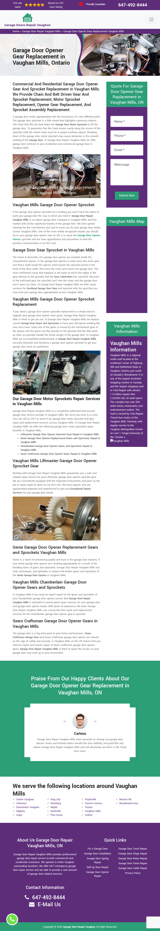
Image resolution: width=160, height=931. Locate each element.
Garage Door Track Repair (132, 849)
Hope (19, 815)
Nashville (56, 811)
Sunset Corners (93, 803)
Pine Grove (57, 815)
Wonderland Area (128, 803)
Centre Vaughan (25, 799)
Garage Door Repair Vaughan (79, 927)
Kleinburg (56, 803)
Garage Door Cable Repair (132, 868)
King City (55, 799)
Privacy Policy (132, 873)
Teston (88, 807)
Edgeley (20, 811)
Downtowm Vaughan (27, 807)
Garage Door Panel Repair (132, 863)
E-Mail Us (49, 904)
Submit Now (127, 196)
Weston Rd (125, 799)
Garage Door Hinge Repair (132, 853)
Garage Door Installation (97, 853)
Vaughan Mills (93, 811)
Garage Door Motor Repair (132, 858)
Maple (54, 807)
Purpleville (90, 799)
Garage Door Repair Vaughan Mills (41, 31)
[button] (68, 721)
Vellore (88, 815)
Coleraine (21, 803)
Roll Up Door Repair (97, 867)
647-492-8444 (132, 5)
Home (16, 31)
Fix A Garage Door (98, 849)
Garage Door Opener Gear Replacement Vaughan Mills (93, 31)
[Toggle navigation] (151, 19)
